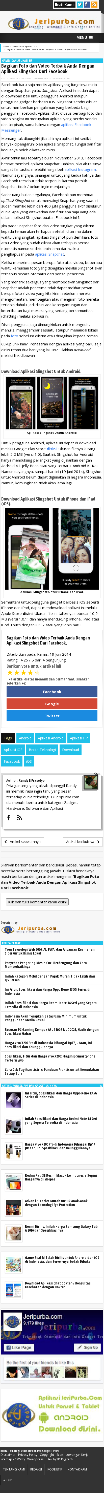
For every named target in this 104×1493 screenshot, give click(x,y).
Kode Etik (54, 1469)
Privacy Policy (27, 1455)
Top (8, 1480)
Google (52, 703)
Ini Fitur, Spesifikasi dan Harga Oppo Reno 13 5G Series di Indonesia (47, 991)
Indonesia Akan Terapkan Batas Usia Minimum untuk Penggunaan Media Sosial (46, 1018)
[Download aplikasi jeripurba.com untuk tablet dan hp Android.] (52, 1415)
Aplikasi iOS (13, 749)
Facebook (52, 691)
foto (14, 335)
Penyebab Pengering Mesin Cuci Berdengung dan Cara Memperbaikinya (46, 964)
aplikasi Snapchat (49, 254)
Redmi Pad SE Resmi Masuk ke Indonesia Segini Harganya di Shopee (61, 1177)
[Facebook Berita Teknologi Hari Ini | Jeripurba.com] (52, 1346)
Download (70, 749)
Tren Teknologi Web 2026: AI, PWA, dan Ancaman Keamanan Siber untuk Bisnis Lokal (50, 951)
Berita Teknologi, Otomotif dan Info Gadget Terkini (30, 1451)
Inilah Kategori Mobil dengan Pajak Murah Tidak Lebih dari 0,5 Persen (50, 978)
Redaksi (36, 1469)
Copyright (47, 1455)
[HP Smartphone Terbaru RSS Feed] (101, 1085)
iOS (29, 761)
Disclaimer (8, 1455)
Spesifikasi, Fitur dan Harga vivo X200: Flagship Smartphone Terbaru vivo (50, 1058)
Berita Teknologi (42, 749)
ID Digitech (65, 1459)
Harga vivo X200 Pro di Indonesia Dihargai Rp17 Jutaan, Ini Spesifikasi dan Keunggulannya (48, 1044)
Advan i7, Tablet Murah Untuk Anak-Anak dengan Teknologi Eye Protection (56, 1202)
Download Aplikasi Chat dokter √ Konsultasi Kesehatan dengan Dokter (58, 1285)
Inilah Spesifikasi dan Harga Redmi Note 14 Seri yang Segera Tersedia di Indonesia (51, 1004)
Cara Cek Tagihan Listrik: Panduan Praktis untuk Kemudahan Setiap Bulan (52, 1071)
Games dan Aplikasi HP (17, 60)
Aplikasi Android (51, 738)
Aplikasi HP (79, 738)
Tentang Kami (14, 1469)
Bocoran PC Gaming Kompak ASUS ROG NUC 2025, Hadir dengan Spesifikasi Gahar (52, 1031)
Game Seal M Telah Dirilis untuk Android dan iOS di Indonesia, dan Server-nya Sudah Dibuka (62, 1259)
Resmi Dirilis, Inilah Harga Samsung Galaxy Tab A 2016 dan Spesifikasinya (61, 1228)
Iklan (60, 1455)
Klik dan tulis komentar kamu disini (37, 901)
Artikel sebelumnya (24, 841)
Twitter (52, 715)
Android (25, 738)
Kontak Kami (78, 1469)
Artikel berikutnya (81, 841)
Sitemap (6, 1459)
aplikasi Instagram (80, 169)
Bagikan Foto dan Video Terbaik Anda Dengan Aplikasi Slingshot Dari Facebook (47, 68)
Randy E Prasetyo (21, 78)
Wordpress (35, 1459)
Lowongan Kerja (77, 1455)
